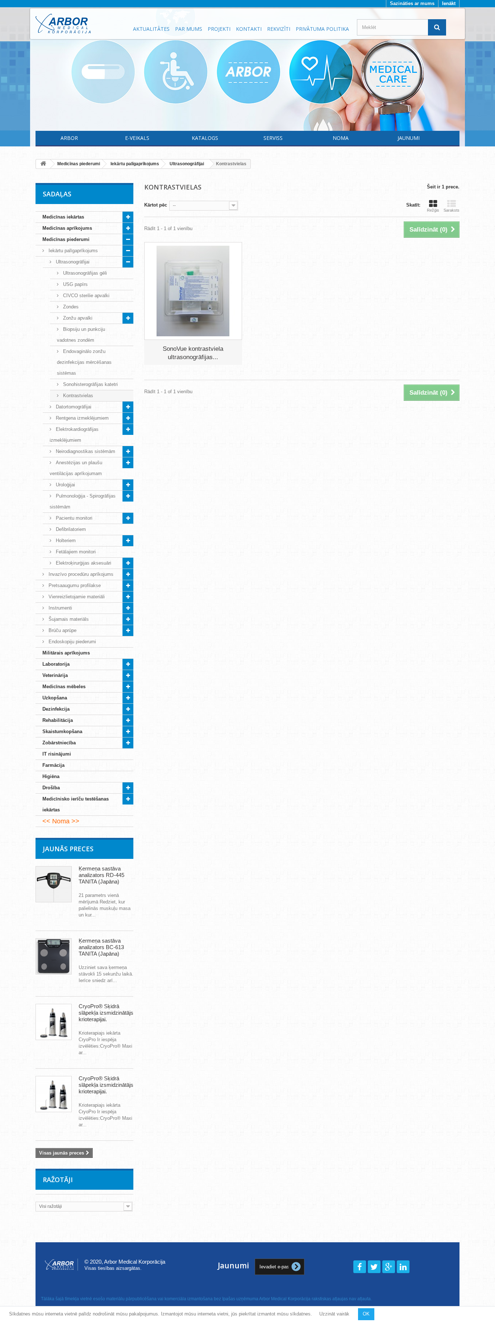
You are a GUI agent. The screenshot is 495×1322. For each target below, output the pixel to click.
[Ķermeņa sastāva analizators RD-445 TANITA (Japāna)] (54, 884)
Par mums (188, 28)
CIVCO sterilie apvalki (85, 295)
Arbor (69, 137)
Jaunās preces (68, 848)
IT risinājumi (56, 754)
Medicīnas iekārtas (63, 217)
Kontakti (249, 28)
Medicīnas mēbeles (64, 686)
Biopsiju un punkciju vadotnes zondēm (81, 335)
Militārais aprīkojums (66, 653)
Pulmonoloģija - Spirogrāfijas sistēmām (83, 501)
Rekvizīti (278, 28)
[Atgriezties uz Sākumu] (43, 164)
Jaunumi (409, 137)
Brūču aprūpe (61, 630)
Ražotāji (58, 1179)
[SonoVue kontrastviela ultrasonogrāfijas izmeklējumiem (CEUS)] (193, 291)
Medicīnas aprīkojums (67, 228)
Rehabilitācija (57, 720)
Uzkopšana (54, 698)
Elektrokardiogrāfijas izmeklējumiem (74, 435)
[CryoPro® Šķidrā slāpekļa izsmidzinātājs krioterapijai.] (54, 1022)
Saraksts (451, 210)
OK (366, 1314)
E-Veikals (137, 137)
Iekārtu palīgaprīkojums (72, 250)
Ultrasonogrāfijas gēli (84, 273)
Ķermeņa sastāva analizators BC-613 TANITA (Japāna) (101, 947)
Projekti (219, 28)
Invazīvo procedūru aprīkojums (80, 574)
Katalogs (205, 137)
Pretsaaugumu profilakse (74, 585)
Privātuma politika (322, 28)
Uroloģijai (64, 484)
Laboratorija (56, 664)
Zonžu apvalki (77, 318)
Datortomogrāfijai (72, 407)
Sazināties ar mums (412, 3)
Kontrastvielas (77, 395)
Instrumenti (59, 608)
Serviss (273, 137)
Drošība (51, 787)
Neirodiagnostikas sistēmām (84, 451)
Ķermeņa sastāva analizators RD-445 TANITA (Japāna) (101, 875)
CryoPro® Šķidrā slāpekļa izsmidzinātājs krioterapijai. (106, 1012)
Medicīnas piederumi (66, 239)
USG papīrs (75, 284)
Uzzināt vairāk (334, 1314)
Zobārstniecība (59, 742)
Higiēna (50, 776)
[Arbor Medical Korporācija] (80, 23)
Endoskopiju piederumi (71, 641)
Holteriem (65, 540)
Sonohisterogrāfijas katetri (90, 384)
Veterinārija (55, 675)
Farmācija (53, 765)
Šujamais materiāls (68, 619)
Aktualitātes (151, 28)
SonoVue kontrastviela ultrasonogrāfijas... (193, 353)
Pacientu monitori (73, 518)
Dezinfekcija (56, 709)
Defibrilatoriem (70, 529)
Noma (341, 137)
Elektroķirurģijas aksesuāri (82, 563)
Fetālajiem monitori (75, 551)
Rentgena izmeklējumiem (81, 418)
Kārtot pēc (155, 205)
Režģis (433, 210)
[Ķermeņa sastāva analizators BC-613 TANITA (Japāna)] (54, 956)
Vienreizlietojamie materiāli (76, 596)
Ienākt (449, 3)
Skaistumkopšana (62, 731)
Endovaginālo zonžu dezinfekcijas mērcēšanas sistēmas (84, 362)
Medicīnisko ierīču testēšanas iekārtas (75, 804)
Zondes (70, 306)
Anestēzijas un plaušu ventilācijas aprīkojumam (76, 468)
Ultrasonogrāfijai (72, 262)
